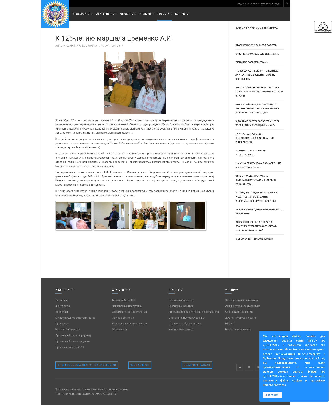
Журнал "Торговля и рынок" (241, 317)
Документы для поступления (129, 311)
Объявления (119, 329)
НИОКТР (230, 323)
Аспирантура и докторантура (242, 306)
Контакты (182, 13)
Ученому (145, 13)
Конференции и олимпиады (241, 300)
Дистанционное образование (186, 317)
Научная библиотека (67, 329)
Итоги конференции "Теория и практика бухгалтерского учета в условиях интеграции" (256, 226)
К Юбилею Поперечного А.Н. (252, 62)
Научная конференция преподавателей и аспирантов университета (254, 137)
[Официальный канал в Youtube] (258, 367)
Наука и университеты (238, 329)
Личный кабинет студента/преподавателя (194, 311)
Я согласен (272, 394)
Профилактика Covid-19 (69, 347)
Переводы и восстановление (129, 323)
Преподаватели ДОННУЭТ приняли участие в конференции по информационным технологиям (256, 196)
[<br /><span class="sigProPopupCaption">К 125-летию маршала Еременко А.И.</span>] (73, 215)
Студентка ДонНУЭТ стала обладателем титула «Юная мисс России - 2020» (255, 180)
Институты (61, 300)
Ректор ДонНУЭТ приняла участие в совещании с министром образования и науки (259, 91)
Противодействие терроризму (73, 335)
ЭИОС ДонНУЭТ (139, 365)
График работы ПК (123, 300)
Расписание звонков (181, 300)
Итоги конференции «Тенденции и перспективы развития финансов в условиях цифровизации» (257, 108)
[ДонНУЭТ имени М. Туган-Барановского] (55, 14)
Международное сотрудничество (75, 317)
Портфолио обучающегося (185, 323)
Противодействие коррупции (72, 341)
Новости (163, 13)
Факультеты (62, 306)
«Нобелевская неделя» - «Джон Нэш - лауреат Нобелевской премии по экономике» (257, 74)
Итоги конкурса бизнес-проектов (256, 45)
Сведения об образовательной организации (86, 365)
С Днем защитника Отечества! (254, 239)
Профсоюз (61, 323)
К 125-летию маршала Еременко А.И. (114, 38)
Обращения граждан (197, 365)
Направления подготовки (127, 306)
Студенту (127, 13)
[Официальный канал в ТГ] (249, 367)
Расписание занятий (181, 306)
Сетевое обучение (123, 317)
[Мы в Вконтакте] (239, 367)
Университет (82, 13)
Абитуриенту (105, 13)
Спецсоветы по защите (239, 311)
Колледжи (61, 311)
